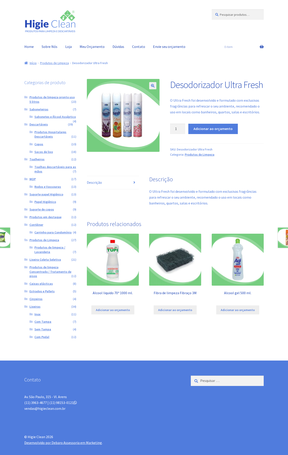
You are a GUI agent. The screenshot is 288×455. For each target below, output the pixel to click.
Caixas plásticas (41, 284)
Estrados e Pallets (42, 291)
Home (29, 46)
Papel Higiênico (45, 202)
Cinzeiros (36, 299)
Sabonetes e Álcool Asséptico (55, 117)
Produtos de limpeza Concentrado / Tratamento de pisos (50, 271)
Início (33, 63)
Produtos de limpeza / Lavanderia (49, 249)
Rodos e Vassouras (47, 187)
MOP (32, 179)
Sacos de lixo (43, 152)
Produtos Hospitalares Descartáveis (50, 134)
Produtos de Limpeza (54, 63)
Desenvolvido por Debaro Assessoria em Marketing (63, 442)
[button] (152, 85)
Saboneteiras (38, 109)
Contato (138, 46)
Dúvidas (118, 46)
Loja (68, 46)
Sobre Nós (49, 46)
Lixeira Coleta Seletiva (45, 260)
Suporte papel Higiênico (46, 194)
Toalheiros (37, 159)
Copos (38, 144)
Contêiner (36, 225)
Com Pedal (41, 337)
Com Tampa (42, 322)
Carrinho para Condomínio (53, 232)
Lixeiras (34, 307)
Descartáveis (38, 124)
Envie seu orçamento (169, 46)
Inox (37, 314)
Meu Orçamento (92, 46)
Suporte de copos (41, 209)
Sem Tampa (42, 329)
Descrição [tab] (94, 182)
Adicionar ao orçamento (213, 128)
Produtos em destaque (45, 217)
